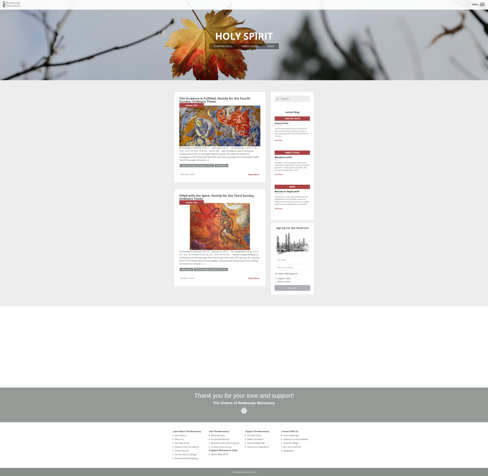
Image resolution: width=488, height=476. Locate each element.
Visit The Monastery (219, 431)
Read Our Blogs (291, 443)
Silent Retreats (218, 435)
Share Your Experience (258, 446)
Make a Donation (255, 439)
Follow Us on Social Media (296, 439)
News (270, 46)
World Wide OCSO (219, 454)
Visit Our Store (254, 435)
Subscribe (292, 288)
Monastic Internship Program (225, 443)
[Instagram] (244, 410)
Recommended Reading (186, 458)
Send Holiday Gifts (256, 443)
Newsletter (289, 450)
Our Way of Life (182, 443)
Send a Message (291, 435)
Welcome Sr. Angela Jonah (287, 191)
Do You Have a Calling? (186, 454)
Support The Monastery (257, 431)
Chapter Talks (223, 46)
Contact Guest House (221, 446)
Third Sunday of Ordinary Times (211, 269)
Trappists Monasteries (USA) (223, 450)
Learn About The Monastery (187, 431)
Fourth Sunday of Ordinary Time (196, 165)
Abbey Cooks (249, 46)
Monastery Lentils (283, 157)
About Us (179, 439)
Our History (180, 435)
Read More (253, 174)
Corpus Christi (281, 123)
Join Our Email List (292, 446)
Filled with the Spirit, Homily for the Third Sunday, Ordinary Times (217, 197)
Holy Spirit (221, 165)
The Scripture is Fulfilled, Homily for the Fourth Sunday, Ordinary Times (214, 99)
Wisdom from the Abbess (187, 446)
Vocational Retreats (220, 439)
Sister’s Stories (182, 450)
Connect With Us (289, 431)
